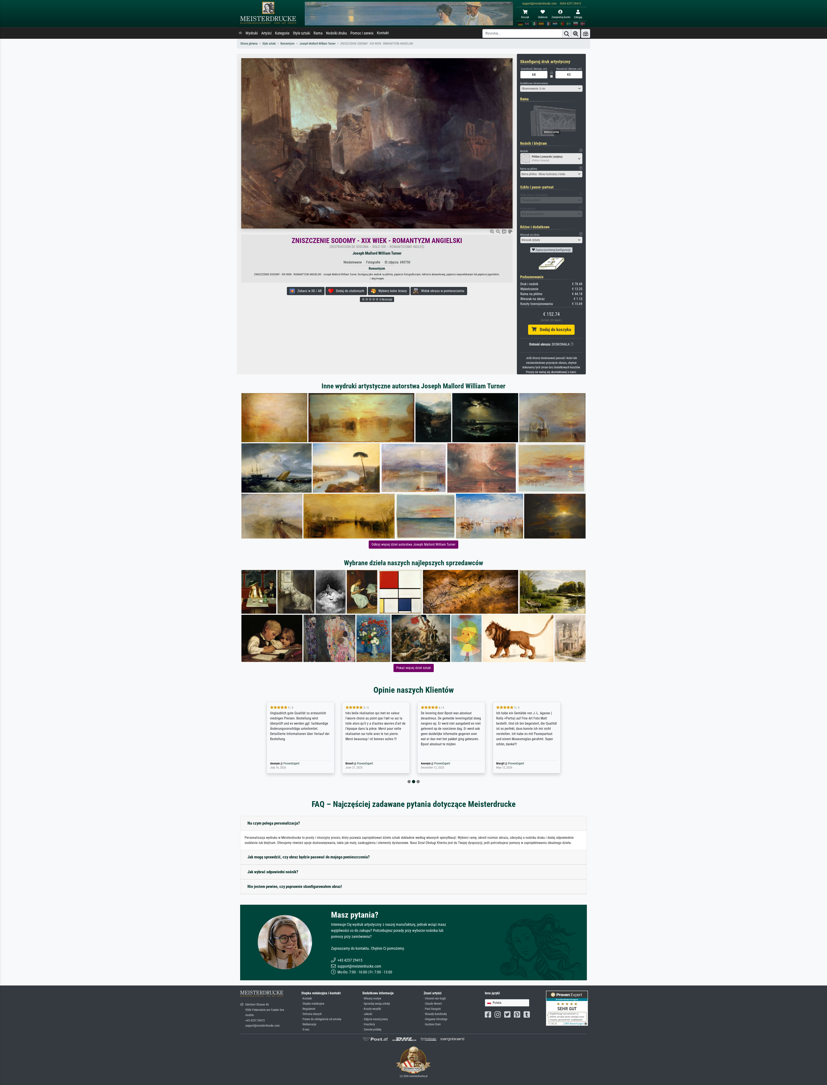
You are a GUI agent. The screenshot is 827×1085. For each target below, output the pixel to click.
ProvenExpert (285, 763)
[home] (240, 33)
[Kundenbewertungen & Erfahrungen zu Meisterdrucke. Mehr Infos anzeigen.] (567, 1008)
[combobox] (551, 88)
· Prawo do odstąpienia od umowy (321, 1019)
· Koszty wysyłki (371, 1009)
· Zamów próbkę (371, 1029)
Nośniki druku (336, 33)
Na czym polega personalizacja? (273, 823)
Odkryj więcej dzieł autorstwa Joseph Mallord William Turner (413, 544)
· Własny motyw (371, 998)
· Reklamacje (308, 1024)
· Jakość (367, 1014)
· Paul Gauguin (432, 1009)
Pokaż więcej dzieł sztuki (413, 668)
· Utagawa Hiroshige (436, 1019)
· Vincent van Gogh (435, 998)
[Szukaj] (566, 33)
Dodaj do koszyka (553, 329)
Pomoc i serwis (361, 33)
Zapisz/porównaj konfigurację (553, 250)
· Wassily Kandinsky (435, 1014)
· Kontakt (306, 998)
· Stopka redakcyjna (312, 1004)
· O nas (305, 1029)
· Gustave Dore (432, 1024)
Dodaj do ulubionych (348, 291)
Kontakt (383, 33)
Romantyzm (287, 43)
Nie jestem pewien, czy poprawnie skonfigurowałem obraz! (294, 886)
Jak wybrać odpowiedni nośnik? (272, 871)
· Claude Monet (433, 1004)
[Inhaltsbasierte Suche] (575, 33)
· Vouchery (368, 1024)
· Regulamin (308, 1009)
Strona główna (249, 43)
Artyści (266, 33)
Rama (318, 33)
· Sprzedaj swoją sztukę (376, 1004)
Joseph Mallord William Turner (317, 43)
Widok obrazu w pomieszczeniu (441, 291)
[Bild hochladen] (585, 33)
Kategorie (282, 33)
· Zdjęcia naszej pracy (375, 1019)
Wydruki (252, 33)
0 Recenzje (385, 299)
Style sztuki (301, 33)
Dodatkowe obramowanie (534, 83)
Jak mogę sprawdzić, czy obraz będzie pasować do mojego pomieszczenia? (308, 857)
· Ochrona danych (311, 1014)
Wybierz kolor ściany (391, 291)
